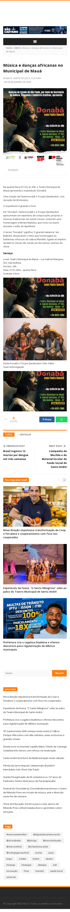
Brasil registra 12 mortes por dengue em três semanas (15, 455)
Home (9, 47)
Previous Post (15, 446)
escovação (11, 871)
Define (36, 858)
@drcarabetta (13, 840)
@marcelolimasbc (52, 840)
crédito (22, 858)
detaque (42, 864)
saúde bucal (56, 871)
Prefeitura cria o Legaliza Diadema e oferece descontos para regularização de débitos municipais (31, 646)
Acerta (38, 852)
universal (11, 877)
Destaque (25, 434)
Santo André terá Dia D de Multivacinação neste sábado (33, 758)
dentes (49, 858)
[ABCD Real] (35, 15)
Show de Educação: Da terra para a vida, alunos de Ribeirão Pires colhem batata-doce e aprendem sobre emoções (32, 807)
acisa (50, 852)
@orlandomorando (38, 846)
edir (55, 864)
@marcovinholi (14, 846)
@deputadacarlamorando (46, 834)
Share (47, 419)
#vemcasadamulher (16, 834)
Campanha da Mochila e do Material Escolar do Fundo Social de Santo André (54, 459)
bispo (9, 858)
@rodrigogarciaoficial (17, 852)
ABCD (17, 47)
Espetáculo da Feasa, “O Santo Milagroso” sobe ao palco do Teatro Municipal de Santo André (35, 589)
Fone (26, 871)
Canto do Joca (21, 78)
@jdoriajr (32, 840)
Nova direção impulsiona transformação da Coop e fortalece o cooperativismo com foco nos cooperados (34, 533)
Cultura (36, 78)
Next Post (55, 446)
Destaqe (10, 864)
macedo (39, 871)
